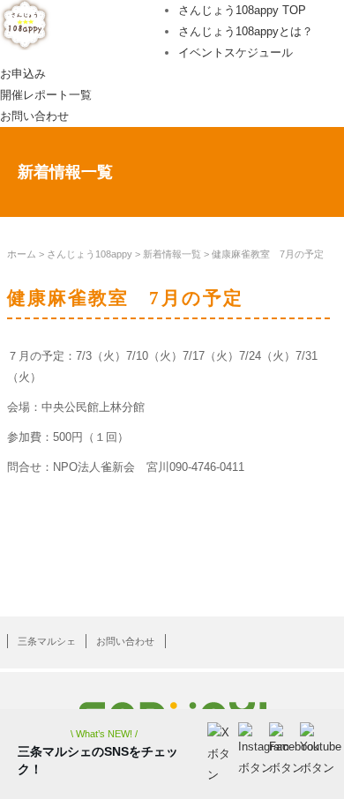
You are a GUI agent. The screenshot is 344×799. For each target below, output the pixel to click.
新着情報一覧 (172, 254)
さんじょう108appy (89, 254)
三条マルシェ (47, 641)
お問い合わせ (34, 116)
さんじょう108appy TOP (242, 10)
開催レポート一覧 (46, 94)
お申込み (23, 73)
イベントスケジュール (235, 52)
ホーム (21, 254)
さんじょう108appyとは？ (245, 31)
